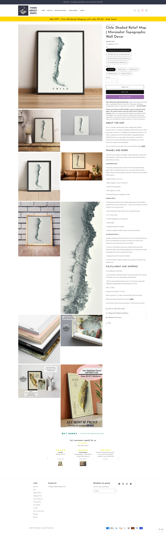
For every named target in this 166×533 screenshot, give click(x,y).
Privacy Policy (37, 502)
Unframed (111, 69)
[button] (61, 10)
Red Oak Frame (112, 74)
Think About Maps (37, 528)
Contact (35, 508)
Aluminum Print (126, 74)
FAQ (34, 490)
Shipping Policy (37, 496)
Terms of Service (38, 499)
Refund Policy (37, 493)
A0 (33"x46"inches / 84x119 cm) (117, 62)
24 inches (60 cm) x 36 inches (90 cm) (119, 58)
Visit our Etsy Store (38, 511)
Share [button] (109, 323)
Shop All (35, 487)
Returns (35, 517)
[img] (83, 443)
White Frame (133, 69)
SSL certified (36, 505)
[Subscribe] (114, 491)
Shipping (110, 44)
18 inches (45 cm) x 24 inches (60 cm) (119, 54)
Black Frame (122, 69)
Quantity (108, 77)
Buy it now (125, 92)
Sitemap (35, 514)
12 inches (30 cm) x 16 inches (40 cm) (119, 50)
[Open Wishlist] (142, 10)
